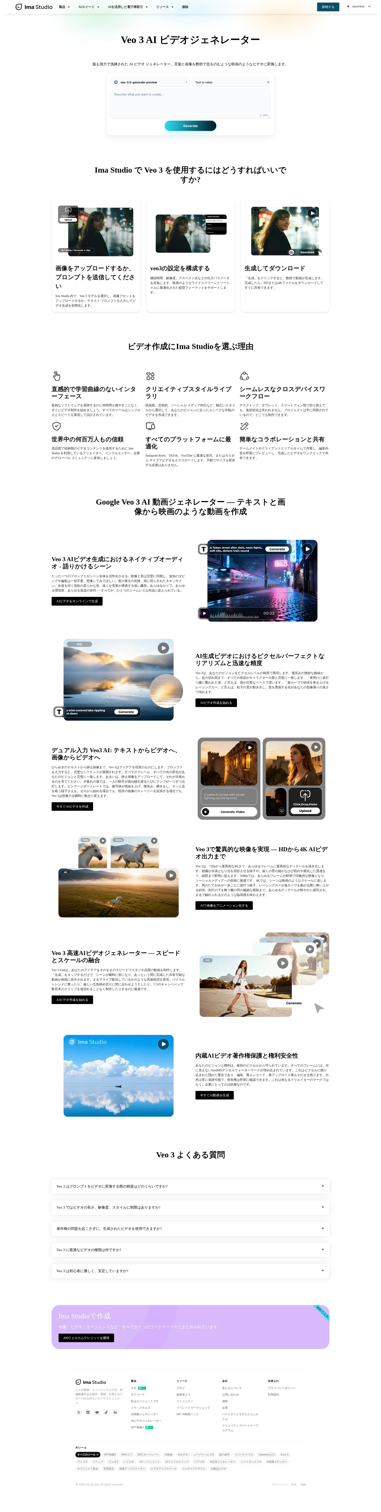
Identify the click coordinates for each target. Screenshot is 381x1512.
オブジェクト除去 (87, 1468)
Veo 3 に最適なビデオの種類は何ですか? (89, 1250)
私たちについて (232, 1388)
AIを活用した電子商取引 (125, 7)
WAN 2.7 (126, 1454)
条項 (293, 1484)
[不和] (88, 1412)
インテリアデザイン (193, 1468)
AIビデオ (183, 1454)
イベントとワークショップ (193, 1407)
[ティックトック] (106, 1412)
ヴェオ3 (113, 1461)
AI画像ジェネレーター (145, 1414)
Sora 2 (285, 1454)
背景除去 (109, 1468)
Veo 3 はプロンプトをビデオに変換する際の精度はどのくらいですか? (112, 1186)
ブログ (181, 1388)
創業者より (183, 1394)
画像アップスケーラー (132, 1468)
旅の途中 (224, 1454)
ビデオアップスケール (164, 1468)
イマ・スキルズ (140, 1407)
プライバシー (279, 1484)
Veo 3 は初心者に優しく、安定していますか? (92, 1271)
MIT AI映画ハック (188, 1414)
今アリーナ (138, 1394)
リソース (162, 7)
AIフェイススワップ (177, 1461)
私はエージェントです (145, 1401)
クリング (98, 1461)
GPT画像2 (141, 1427)
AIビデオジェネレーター (146, 1420)
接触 (303, 1484)
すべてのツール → (87, 1454)
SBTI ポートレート (148, 1454)
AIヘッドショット (150, 1461)
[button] (190, 1186)
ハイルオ (129, 1461)
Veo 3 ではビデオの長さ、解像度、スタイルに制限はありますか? (108, 1207)
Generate (190, 126)
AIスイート (86, 7)
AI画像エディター (277, 1461)
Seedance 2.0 (267, 1454)
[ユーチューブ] (97, 1412)
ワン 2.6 (82, 1461)
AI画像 (168, 1454)
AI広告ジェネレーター (222, 1461)
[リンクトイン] (115, 1412)
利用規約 (273, 1394)
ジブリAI (199, 1461)
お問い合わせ (230, 1394)
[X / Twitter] (78, 1412)
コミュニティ (185, 1401)
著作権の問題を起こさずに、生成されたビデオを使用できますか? (109, 1229)
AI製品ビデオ (218, 1468)
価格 (185, 7)
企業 (225, 1407)
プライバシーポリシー (282, 1388)
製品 (62, 7)
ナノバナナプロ (244, 1454)
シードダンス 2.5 (251, 1461)
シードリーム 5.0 (203, 1454)
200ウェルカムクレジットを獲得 (86, 1338)
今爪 (138, 1388)
